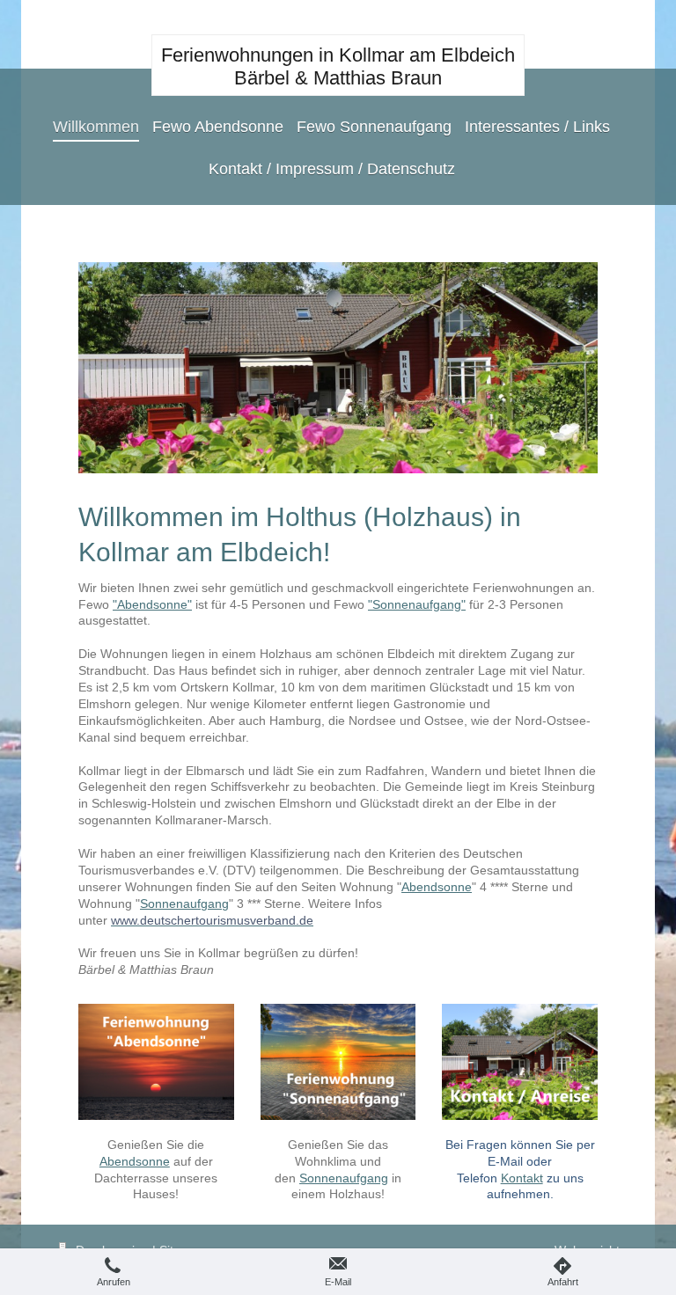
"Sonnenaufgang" (417, 604)
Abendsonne (436, 887)
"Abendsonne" (152, 604)
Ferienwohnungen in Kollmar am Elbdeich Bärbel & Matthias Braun (338, 66)
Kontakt (522, 1178)
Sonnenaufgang (184, 903)
